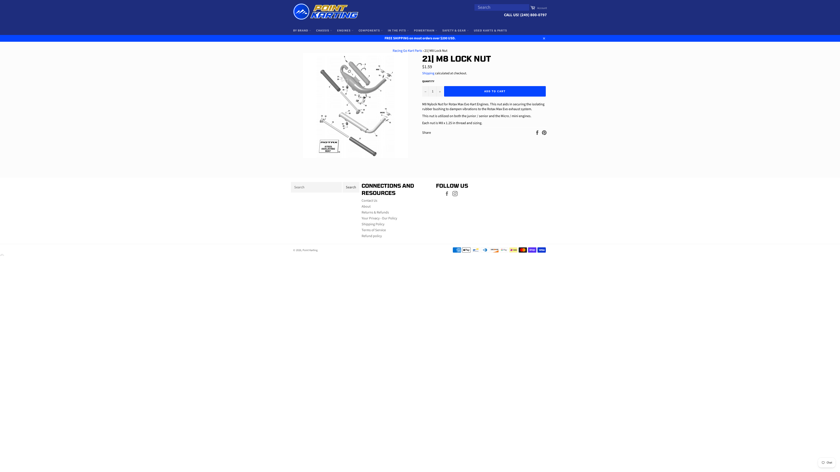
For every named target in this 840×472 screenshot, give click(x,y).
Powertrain (424, 30)
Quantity (428, 81)
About (366, 206)
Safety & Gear (454, 30)
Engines (344, 30)
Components (370, 30)
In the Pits (397, 30)
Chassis (323, 30)
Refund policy (372, 236)
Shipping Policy (373, 224)
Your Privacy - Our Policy (379, 218)
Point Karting (310, 250)
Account (542, 8)
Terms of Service (374, 230)
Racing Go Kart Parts (407, 50)
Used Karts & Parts (490, 30)
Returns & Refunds (375, 212)
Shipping (428, 73)
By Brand (301, 30)
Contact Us (369, 200)
